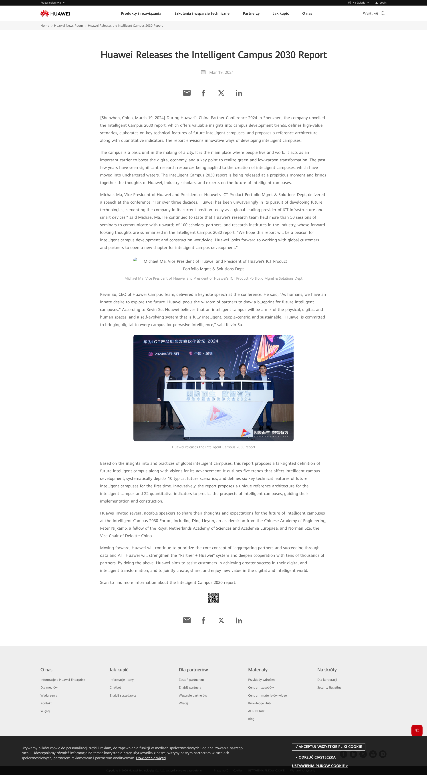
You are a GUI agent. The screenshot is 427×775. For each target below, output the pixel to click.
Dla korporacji (327, 679)
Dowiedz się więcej (151, 758)
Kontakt (46, 703)
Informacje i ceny (122, 679)
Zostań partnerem (191, 679)
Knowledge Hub (259, 703)
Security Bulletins (329, 687)
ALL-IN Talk (256, 711)
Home (44, 25)
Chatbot (115, 687)
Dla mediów (49, 687)
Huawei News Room (68, 25)
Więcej (45, 711)
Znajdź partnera (190, 687)
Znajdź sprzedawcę (123, 695)
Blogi (251, 719)
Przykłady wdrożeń (261, 679)
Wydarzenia (48, 695)
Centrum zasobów (261, 687)
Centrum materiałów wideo (267, 695)
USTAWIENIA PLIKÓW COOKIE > (320, 766)
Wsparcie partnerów (193, 695)
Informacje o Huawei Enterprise (62, 679)
